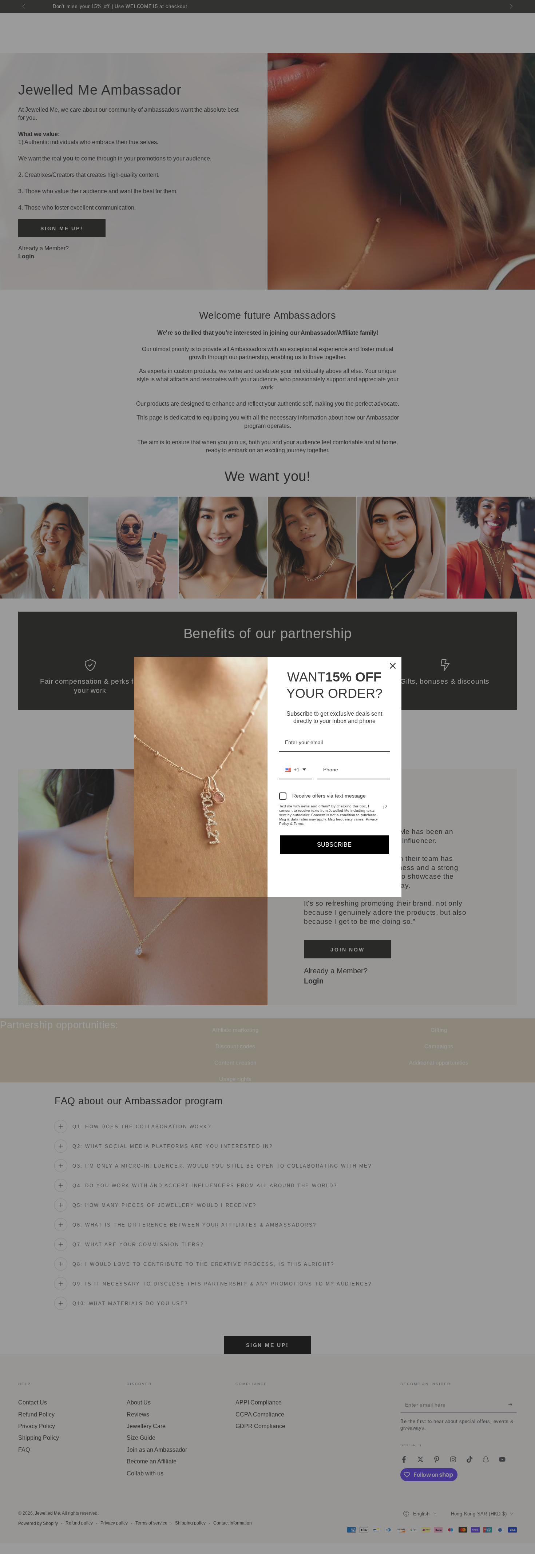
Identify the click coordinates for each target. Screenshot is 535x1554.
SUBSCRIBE (334, 845)
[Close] (392, 666)
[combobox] (295, 770)
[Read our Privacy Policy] (385, 807)
